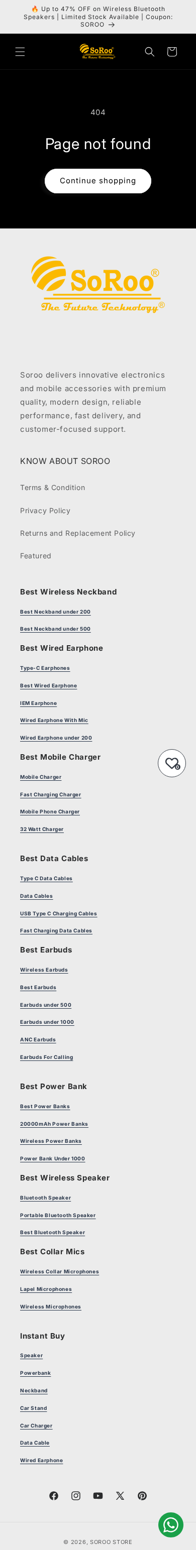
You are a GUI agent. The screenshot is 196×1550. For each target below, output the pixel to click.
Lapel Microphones (46, 1289)
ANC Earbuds (38, 1039)
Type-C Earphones (45, 668)
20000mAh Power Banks (54, 1124)
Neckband (34, 1390)
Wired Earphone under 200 (56, 738)
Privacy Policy (45, 510)
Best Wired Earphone (48, 685)
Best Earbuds (38, 987)
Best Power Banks (45, 1106)
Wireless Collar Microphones (59, 1271)
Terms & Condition (52, 487)
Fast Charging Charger (50, 794)
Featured (36, 555)
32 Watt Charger (42, 829)
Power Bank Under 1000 (52, 1158)
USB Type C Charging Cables (58, 913)
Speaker (31, 1355)
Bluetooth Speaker (45, 1198)
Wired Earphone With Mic (54, 720)
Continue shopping (98, 180)
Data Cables (36, 896)
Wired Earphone (41, 1460)
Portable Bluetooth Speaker (58, 1215)
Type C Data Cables (46, 878)
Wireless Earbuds (44, 970)
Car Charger (36, 1425)
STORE (123, 1541)
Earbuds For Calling (46, 1057)
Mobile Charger (40, 777)
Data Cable (35, 1443)
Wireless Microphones (50, 1306)
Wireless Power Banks (51, 1141)
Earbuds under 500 (45, 1005)
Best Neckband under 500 (55, 629)
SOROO (100, 1541)
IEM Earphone (38, 703)
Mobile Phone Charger (50, 811)
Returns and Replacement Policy (78, 533)
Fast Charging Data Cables (56, 930)
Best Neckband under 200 (55, 612)
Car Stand (33, 1408)
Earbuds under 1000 (47, 1022)
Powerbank (35, 1373)
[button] (20, 52)
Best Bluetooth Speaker (52, 1232)
